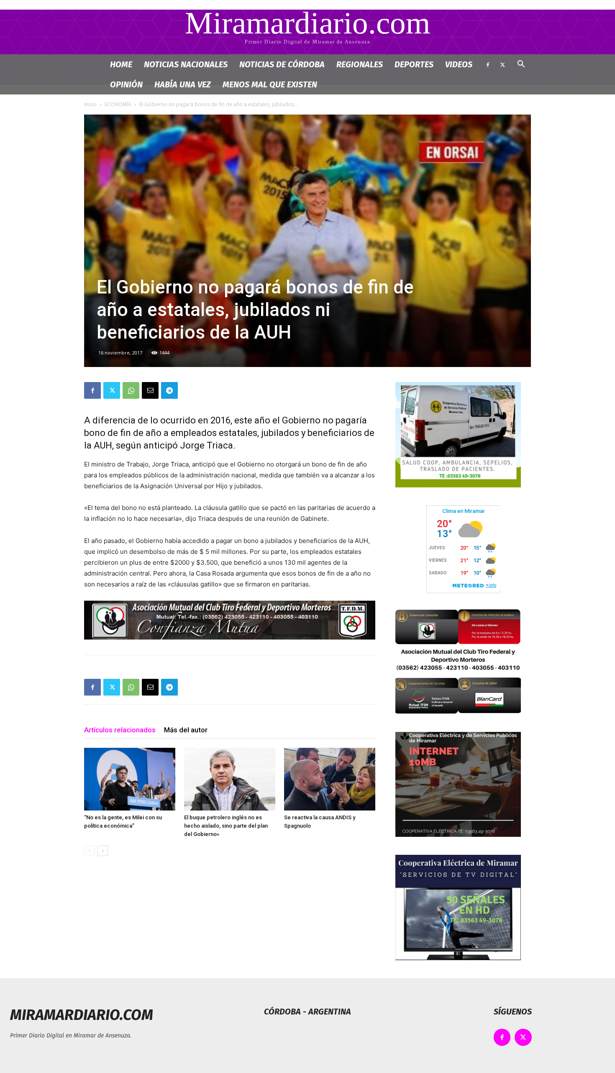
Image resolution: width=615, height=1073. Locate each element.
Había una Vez (182, 84)
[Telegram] (169, 390)
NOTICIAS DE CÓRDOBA (282, 64)
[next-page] (102, 851)
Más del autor (186, 730)
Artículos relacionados (120, 730)
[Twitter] (502, 64)
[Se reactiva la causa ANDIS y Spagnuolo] (329, 779)
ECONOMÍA (118, 104)
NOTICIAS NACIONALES (186, 64)
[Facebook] (488, 64)
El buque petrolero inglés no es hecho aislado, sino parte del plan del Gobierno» (226, 825)
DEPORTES (414, 64)
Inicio (90, 104)
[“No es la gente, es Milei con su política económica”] (129, 779)
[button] (521, 65)
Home (121, 64)
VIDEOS (458, 64)
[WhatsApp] (131, 390)
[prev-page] (89, 851)
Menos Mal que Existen (270, 84)
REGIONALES (359, 64)
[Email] (150, 390)
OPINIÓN (126, 84)
